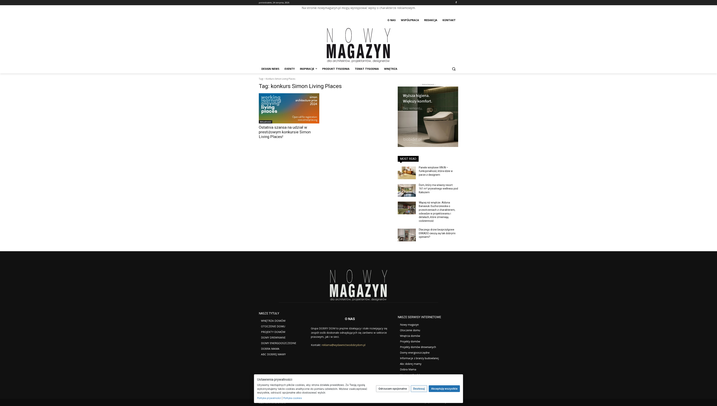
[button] (453, 68)
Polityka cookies (292, 397)
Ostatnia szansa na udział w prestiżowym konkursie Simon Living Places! (285, 132)
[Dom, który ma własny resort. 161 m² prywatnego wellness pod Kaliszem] (407, 190)
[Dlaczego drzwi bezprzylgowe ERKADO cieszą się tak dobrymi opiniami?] (407, 235)
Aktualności (265, 121)
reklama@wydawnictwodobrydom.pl (343, 345)
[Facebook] (456, 3)
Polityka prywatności (269, 397)
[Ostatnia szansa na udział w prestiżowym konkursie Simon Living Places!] (289, 108)
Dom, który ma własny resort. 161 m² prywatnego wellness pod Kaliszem (438, 189)
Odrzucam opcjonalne (392, 388)
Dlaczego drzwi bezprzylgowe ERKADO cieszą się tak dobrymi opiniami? (437, 233)
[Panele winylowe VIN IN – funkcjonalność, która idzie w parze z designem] (407, 173)
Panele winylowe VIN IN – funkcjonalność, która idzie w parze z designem (436, 171)
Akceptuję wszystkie (444, 388)
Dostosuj (419, 388)
